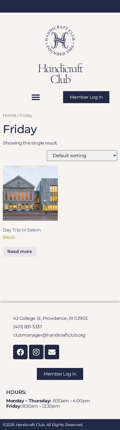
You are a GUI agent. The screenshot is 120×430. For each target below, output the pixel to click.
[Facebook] (20, 352)
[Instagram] (36, 352)
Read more (19, 251)
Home (9, 115)
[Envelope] (52, 352)
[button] (35, 97)
